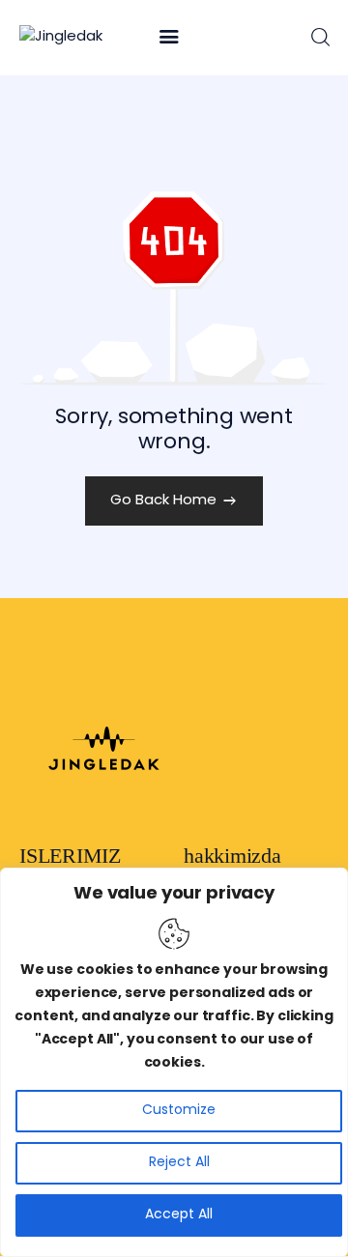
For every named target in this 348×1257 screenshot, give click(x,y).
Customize (179, 1110)
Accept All (179, 1215)
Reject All (179, 1163)
